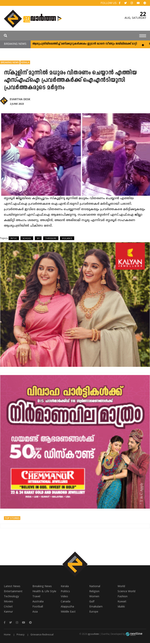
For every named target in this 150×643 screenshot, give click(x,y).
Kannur (8, 611)
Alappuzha (67, 606)
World (121, 586)
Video (64, 596)
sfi (38, 238)
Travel (36, 596)
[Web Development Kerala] (134, 634)
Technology (11, 596)
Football (37, 606)
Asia (35, 611)
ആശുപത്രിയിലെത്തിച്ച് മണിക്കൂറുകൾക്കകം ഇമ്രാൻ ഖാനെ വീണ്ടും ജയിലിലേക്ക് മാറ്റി (70, 44)
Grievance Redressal (42, 634)
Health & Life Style (44, 591)
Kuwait (122, 601)
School (26, 238)
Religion (94, 591)
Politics (65, 591)
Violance (67, 238)
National (94, 586)
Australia (38, 601)
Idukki (121, 606)
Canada (65, 601)
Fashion (123, 596)
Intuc (14, 238)
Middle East (68, 611)
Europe (93, 611)
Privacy (20, 634)
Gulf (91, 601)
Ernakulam (96, 606)
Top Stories (12, 518)
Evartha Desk (20, 99)
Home (7, 634)
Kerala (25, 62)
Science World (126, 591)
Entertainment (13, 591)
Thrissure (50, 238)
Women (94, 596)
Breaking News (10, 62)
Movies (8, 601)
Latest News (12, 586)
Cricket (8, 606)
